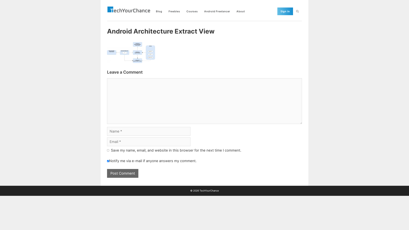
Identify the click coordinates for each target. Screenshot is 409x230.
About (240, 11)
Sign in (285, 11)
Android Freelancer (217, 11)
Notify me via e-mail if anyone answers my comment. (153, 161)
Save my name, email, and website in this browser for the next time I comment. (176, 150)
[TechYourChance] (129, 9)
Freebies (174, 11)
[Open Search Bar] (297, 11)
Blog (159, 11)
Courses (192, 11)
